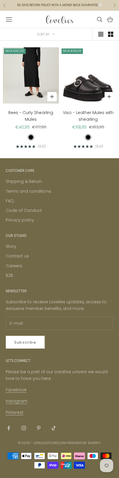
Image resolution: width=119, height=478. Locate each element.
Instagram (16, 401)
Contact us (17, 256)
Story (11, 246)
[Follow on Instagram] (24, 428)
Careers (14, 266)
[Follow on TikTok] (54, 428)
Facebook (16, 390)
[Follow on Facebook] (9, 428)
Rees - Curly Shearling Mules (30, 116)
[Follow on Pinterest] (39, 428)
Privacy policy (20, 220)
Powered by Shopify (84, 443)
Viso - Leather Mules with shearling (88, 116)
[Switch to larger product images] (100, 34)
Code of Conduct (24, 210)
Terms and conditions (28, 191)
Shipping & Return (24, 181)
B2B (9, 275)
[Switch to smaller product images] (110, 34)
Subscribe (25, 342)
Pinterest (14, 412)
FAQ (10, 201)
